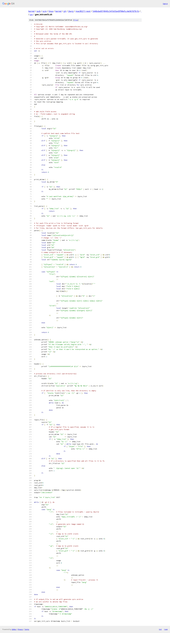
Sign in (165, 4)
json (166, 629)
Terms (26, 629)
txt (160, 629)
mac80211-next (83, 11)
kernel (31, 11)
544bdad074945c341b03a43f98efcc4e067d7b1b (116, 11)
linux (51, 11)
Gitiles (14, 629)
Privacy (20, 629)
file (76, 20)
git (64, 11)
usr (31, 14)
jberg (71, 11)
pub (39, 11)
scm (45, 11)
